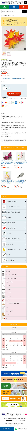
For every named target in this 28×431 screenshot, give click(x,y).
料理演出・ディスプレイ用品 (11, 20)
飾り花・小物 (8, 21)
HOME (4, 19)
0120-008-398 (9, 420)
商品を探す (10, 19)
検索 (24, 11)
